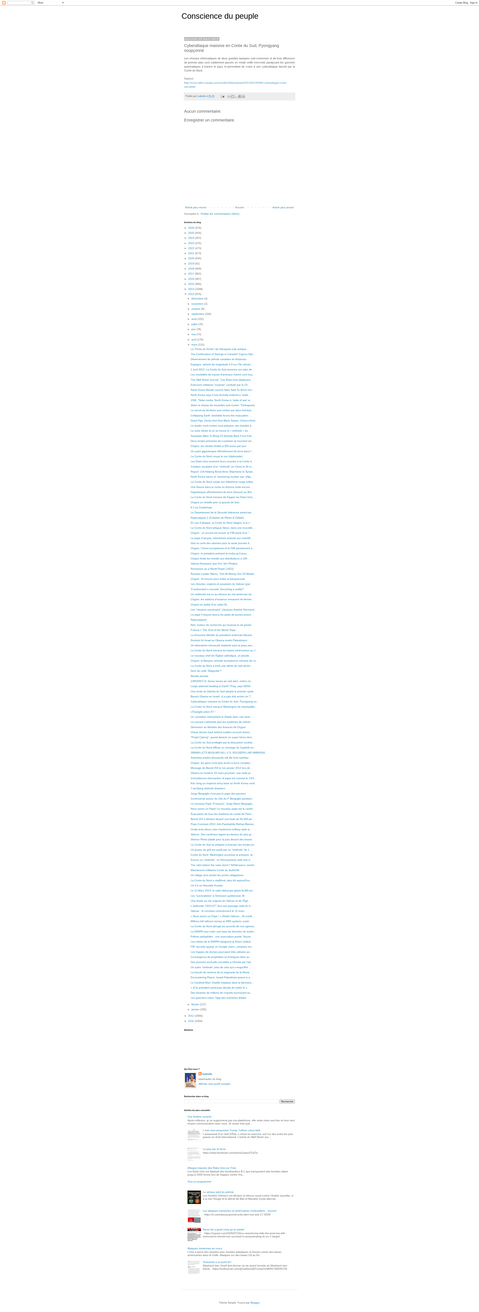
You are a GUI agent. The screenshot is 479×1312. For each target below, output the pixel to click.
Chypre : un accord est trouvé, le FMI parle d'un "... (221, 532)
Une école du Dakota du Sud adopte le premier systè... (223, 691)
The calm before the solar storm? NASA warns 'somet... (223, 865)
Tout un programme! (199, 1181)
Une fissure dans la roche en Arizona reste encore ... (222, 486)
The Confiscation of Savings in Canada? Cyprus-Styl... (223, 354)
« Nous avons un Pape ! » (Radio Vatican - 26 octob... (222, 916)
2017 (191, 273)
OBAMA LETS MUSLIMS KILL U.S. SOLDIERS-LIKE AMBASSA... (229, 752)
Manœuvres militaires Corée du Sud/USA (215, 870)
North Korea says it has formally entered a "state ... (221, 394)
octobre (196, 308)
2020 (191, 258)
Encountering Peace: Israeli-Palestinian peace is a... (221, 977)
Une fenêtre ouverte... (200, 1116)
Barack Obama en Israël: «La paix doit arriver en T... (222, 696)
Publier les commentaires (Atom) (220, 213)
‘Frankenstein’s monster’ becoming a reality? (217, 589)
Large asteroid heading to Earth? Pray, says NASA (220, 686)
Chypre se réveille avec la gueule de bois (215, 502)
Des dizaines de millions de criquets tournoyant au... (221, 992)
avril (194, 339)
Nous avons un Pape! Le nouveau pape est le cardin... (223, 808)
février (195, 1004)
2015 (191, 283)
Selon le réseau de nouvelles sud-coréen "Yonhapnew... (224, 405)
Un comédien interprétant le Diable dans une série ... (222, 716)
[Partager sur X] (236, 96)
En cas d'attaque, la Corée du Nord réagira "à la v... (221, 522)
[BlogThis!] (233, 96)
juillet (194, 324)
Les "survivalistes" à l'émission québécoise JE (218, 895)
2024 (191, 237)
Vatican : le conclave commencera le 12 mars (217, 910)
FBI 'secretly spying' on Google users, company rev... (222, 946)
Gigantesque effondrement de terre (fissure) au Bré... (222, 492)
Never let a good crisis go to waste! (223, 1229)
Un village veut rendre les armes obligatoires (217, 875)
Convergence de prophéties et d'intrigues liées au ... (221, 956)
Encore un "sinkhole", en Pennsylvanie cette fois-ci (220, 859)
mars (194, 344)
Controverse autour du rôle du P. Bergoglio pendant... (222, 798)
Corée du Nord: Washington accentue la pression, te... (223, 854)
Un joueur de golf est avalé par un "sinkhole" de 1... (221, 849)
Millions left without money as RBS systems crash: (220, 921)
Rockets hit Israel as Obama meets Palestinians (219, 640)
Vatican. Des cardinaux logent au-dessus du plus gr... (222, 834)
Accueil (239, 207)
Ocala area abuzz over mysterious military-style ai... (221, 829)
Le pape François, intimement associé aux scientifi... (222, 538)
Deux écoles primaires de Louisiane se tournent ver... (222, 440)
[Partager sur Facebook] (240, 96)
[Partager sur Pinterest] (243, 96)
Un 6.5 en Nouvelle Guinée (207, 885)
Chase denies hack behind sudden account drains (220, 732)
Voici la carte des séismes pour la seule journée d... (221, 543)
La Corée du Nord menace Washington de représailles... (224, 706)
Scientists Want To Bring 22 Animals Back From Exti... (222, 435)
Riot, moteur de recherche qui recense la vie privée (221, 624)
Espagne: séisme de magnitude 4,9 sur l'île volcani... (222, 364)
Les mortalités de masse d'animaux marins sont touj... (222, 374)
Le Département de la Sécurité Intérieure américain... (222, 512)
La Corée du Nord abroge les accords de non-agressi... (223, 926)
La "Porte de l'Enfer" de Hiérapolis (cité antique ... (220, 349)
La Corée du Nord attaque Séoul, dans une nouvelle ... (223, 527)
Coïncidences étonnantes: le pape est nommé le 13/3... (223, 778)
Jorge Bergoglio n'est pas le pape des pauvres (218, 793)
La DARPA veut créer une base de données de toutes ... (224, 931)
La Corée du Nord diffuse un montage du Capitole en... (223, 747)
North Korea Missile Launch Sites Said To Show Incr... (222, 389)
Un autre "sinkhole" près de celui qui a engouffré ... (221, 967)
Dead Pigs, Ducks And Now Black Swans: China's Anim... (224, 420)
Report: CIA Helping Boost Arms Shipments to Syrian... (223, 471)
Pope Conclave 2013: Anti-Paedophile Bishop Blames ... (224, 824)
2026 (191, 227)
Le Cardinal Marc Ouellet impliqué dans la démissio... (222, 982)
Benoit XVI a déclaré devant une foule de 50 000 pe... (222, 819)
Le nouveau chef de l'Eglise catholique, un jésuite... (221, 655)
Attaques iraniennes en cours (204, 1248)
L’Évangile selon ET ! (203, 711)
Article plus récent (195, 207)
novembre (197, 303)
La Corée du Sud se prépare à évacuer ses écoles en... (223, 844)
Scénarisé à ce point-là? (217, 1262)
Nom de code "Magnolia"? (206, 670)
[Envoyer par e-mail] (229, 96)
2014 (191, 288)
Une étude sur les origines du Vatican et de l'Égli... (220, 900)
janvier (195, 1009)
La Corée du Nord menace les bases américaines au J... (224, 650)
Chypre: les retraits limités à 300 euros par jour (218, 446)
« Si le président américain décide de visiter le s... (220, 987)
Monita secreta (199, 676)
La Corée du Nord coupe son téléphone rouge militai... (223, 481)
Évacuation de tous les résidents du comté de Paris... (222, 813)
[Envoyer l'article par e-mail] (222, 96)
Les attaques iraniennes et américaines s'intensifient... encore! (240, 1210)
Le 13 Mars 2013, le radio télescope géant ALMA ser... (223, 890)
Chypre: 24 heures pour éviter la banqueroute (218, 578)
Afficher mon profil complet (214, 1083)
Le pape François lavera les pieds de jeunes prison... (222, 614)
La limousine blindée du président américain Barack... (222, 635)
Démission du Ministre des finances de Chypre (218, 727)
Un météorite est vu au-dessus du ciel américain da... (222, 594)
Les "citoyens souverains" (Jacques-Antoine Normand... (224, 609)
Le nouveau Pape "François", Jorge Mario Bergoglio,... (223, 803)
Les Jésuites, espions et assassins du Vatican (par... (221, 583)
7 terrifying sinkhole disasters (208, 788)
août (194, 318)
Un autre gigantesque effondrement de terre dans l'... (222, 451)
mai (193, 334)
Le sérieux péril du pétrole (218, 1192)
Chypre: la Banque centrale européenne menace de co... (224, 660)
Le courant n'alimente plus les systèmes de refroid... (221, 721)
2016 (191, 278)
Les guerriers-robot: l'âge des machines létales (218, 997)
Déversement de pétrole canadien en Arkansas (218, 359)
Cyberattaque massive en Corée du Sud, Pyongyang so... (225, 701)
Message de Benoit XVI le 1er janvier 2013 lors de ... (222, 767)
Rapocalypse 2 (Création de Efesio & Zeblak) (217, 517)
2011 (191, 1020)
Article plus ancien (283, 207)
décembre (197, 298)
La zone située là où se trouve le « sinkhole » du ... (221, 430)
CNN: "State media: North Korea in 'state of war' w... (221, 400)
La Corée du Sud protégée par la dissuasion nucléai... (222, 742)
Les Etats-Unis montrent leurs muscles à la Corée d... (222, 461)
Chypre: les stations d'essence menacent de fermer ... (223, 599)
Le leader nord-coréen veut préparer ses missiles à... (222, 425)
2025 (191, 232)
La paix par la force (214, 1148)
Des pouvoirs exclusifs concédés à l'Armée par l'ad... (222, 962)
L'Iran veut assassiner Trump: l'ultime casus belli (231, 1130)
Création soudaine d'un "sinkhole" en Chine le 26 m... (222, 466)
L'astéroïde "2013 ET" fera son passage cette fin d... (222, 905)
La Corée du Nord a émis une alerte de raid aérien (221, 665)
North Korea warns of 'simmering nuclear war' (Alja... (222, 476)
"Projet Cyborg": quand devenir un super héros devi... (222, 737)
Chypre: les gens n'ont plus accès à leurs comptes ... (222, 762)
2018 (191, 268)
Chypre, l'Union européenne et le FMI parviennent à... (222, 548)
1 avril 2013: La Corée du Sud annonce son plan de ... (223, 369)
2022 (191, 248)
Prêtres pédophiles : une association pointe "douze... (222, 936)
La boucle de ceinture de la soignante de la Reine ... (221, 972)
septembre (198, 313)
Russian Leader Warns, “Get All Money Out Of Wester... (223, 573)
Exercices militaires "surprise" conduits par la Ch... (220, 384)
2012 (191, 1015)
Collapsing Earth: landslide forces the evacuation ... (221, 415)
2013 (191, 294)
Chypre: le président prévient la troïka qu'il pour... (220, 553)
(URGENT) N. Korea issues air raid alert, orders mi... (222, 681)
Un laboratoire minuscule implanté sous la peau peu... (222, 645)
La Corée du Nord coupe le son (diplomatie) (217, 456)
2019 (191, 263)
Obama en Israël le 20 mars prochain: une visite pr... (222, 772)
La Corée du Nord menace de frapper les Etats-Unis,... (223, 497)
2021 (191, 253)
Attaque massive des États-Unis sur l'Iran (211, 1167)
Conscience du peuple (219, 16)
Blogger (255, 1302)
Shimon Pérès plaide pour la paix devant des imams (221, 839)
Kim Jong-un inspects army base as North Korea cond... (224, 783)
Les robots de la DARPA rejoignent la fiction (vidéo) (221, 941)
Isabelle (207, 1073)
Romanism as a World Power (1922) (212, 568)
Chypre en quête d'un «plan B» (209, 604)
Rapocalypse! (199, 619)
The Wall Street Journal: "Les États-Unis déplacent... (222, 379)
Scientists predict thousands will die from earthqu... (221, 757)
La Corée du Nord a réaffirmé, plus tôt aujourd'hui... (221, 880)
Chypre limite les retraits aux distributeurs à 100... (220, 558)
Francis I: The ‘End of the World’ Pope (213, 629)
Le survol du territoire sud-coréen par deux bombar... (222, 410)
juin (193, 329)
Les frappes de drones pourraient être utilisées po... (221, 951)
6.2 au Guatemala (201, 507)
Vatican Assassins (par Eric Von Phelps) (214, 563)
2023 (191, 243)
